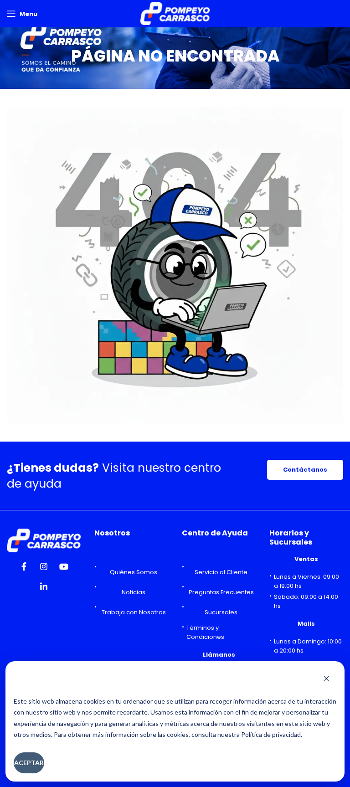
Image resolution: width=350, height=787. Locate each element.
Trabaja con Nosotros (134, 612)
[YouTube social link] (64, 569)
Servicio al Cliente (221, 572)
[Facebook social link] (24, 569)
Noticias (133, 592)
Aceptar (29, 762)
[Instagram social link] (44, 569)
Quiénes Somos (133, 572)
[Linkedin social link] (44, 589)
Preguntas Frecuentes (221, 592)
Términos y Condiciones (205, 632)
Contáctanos (305, 469)
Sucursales (221, 612)
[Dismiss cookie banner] (326, 679)
